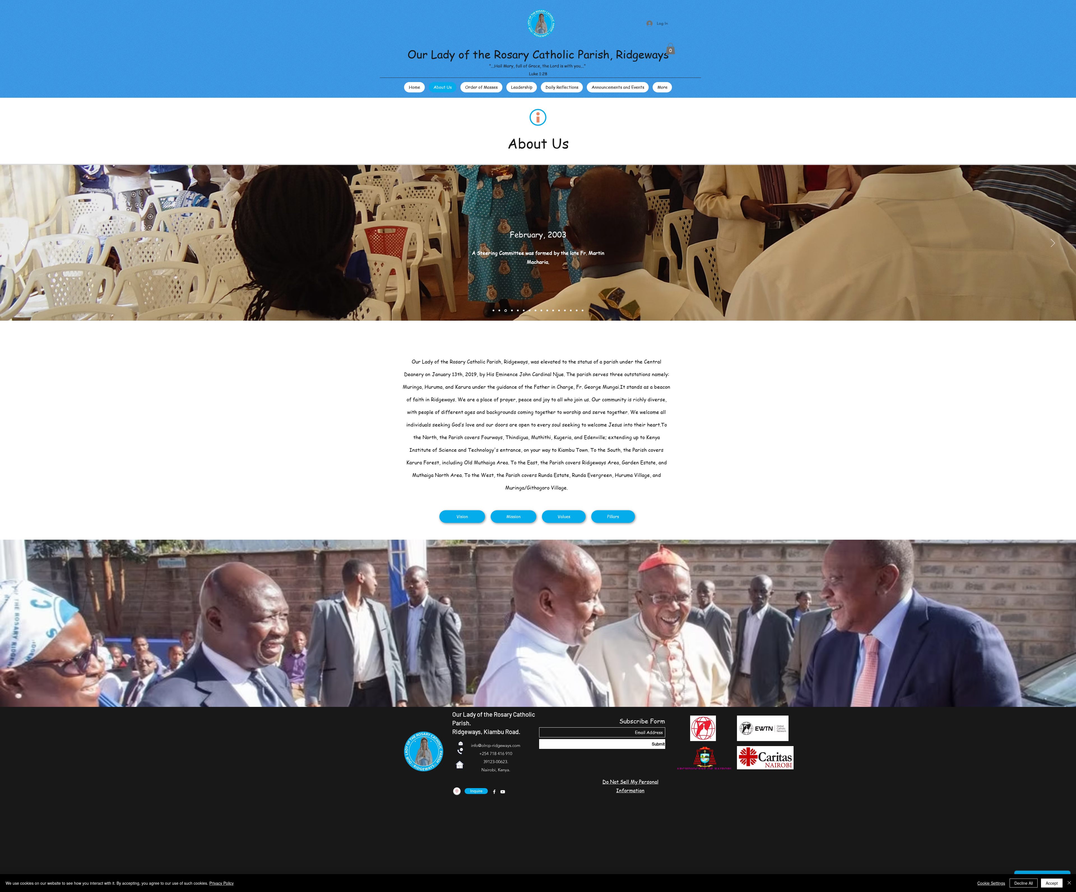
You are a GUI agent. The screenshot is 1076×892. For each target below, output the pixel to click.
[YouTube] (502, 792)
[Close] (1069, 883)
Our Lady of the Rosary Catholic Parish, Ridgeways (538, 54)
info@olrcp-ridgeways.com (495, 745)
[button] (670, 48)
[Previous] (23, 243)
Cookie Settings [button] (991, 883)
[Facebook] (494, 792)
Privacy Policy (221, 883)
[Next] (1053, 243)
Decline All (1023, 883)
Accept (1052, 883)
